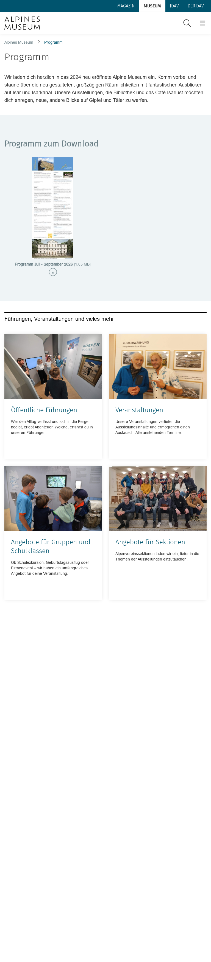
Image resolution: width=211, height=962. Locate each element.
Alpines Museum (18, 42)
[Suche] (187, 23)
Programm (53, 42)
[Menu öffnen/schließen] (202, 23)
